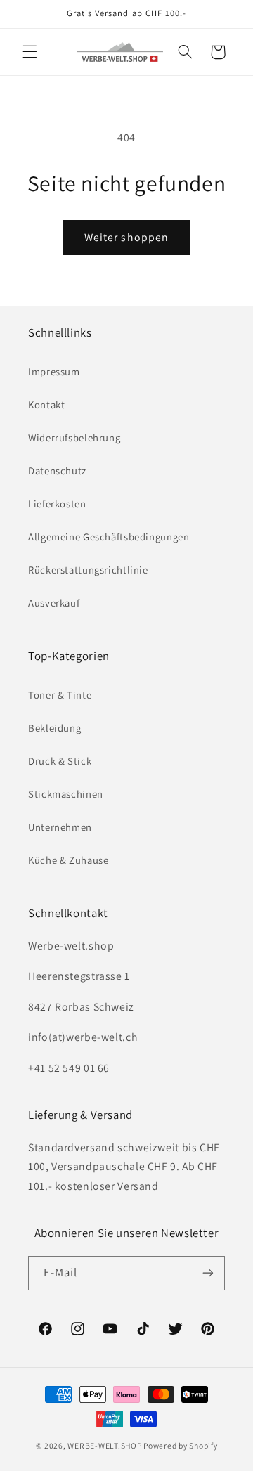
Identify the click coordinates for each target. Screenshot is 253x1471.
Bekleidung (54, 727)
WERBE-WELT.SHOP (104, 1445)
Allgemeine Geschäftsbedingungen (109, 536)
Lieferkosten (57, 503)
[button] (29, 52)
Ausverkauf (53, 602)
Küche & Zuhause (68, 860)
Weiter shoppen (126, 237)
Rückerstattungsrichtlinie (88, 569)
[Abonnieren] (208, 1273)
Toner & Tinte (59, 694)
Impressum (54, 371)
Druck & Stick (59, 760)
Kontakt (46, 404)
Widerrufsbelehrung (74, 437)
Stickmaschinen (65, 794)
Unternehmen (60, 827)
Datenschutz (57, 470)
